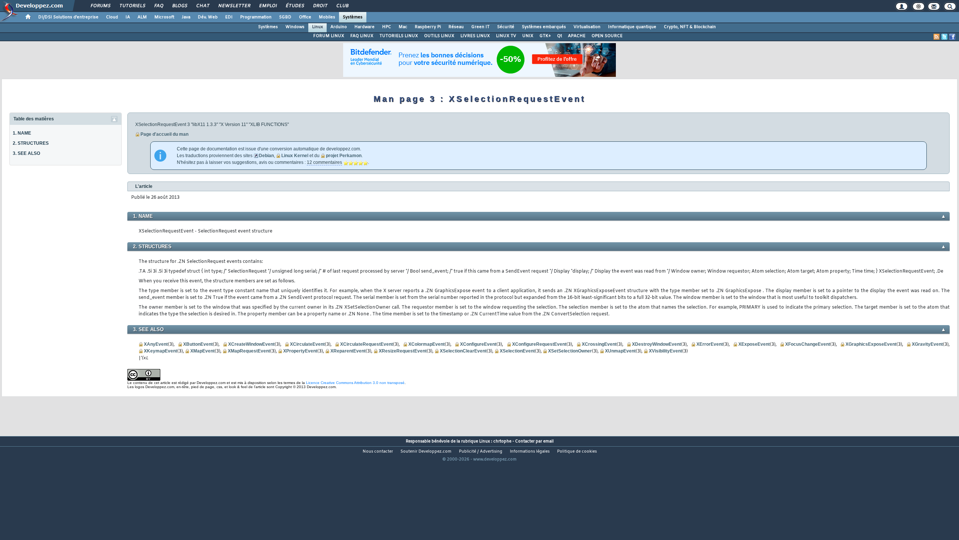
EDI (229, 17)
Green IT (480, 27)
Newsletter (234, 6)
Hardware (364, 27)
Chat (202, 6)
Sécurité (505, 27)
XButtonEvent (198, 344)
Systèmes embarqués (544, 27)
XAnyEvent (156, 344)
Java (186, 17)
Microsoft (164, 17)
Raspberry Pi (428, 27)
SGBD (285, 17)
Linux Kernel (294, 155)
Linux (317, 27)
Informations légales (530, 451)
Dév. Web (208, 17)
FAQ (158, 6)
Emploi (267, 6)
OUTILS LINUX (439, 36)
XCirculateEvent (307, 344)
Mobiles (327, 17)
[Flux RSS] (937, 37)
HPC (386, 27)
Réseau (456, 27)
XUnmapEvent (620, 351)
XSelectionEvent (517, 351)
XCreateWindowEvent (251, 344)
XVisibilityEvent (665, 351)
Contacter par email (534, 441)
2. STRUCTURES (31, 143)
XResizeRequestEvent (403, 351)
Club (342, 6)
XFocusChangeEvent (807, 344)
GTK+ (545, 36)
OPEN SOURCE (607, 36)
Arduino (338, 27)
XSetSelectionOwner (570, 351)
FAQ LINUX (361, 36)
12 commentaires (324, 162)
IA (127, 17)
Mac (403, 27)
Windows (295, 27)
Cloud (112, 17)
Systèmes (353, 17)
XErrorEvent (709, 344)
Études (295, 6)
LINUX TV (506, 36)
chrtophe (502, 441)
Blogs (179, 6)
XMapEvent (202, 351)
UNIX (527, 36)
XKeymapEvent (160, 351)
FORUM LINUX (328, 36)
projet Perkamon (343, 155)
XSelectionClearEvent (463, 351)
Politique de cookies (577, 451)
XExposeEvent (754, 344)
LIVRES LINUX (475, 36)
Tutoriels (132, 6)
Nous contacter (378, 451)
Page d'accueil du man (164, 134)
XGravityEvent (927, 344)
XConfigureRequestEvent (539, 344)
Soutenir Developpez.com (425, 451)
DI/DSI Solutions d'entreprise (68, 17)
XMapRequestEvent (249, 351)
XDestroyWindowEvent (656, 344)
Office (305, 17)
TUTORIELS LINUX (398, 36)
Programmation (256, 17)
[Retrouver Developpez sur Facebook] (952, 37)
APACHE (577, 36)
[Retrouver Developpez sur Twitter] (944, 37)
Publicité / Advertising (480, 451)
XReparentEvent (348, 351)
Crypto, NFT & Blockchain (690, 27)
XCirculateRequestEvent (366, 344)
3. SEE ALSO (26, 153)
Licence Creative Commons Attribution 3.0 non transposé (355, 383)
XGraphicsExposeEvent (870, 344)
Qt (559, 36)
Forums (100, 6)
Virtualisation (587, 27)
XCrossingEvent (599, 344)
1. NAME (22, 133)
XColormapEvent (426, 344)
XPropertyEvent (300, 351)
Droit (320, 6)
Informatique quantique (632, 27)
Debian (266, 155)
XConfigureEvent (478, 344)
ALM (142, 17)
